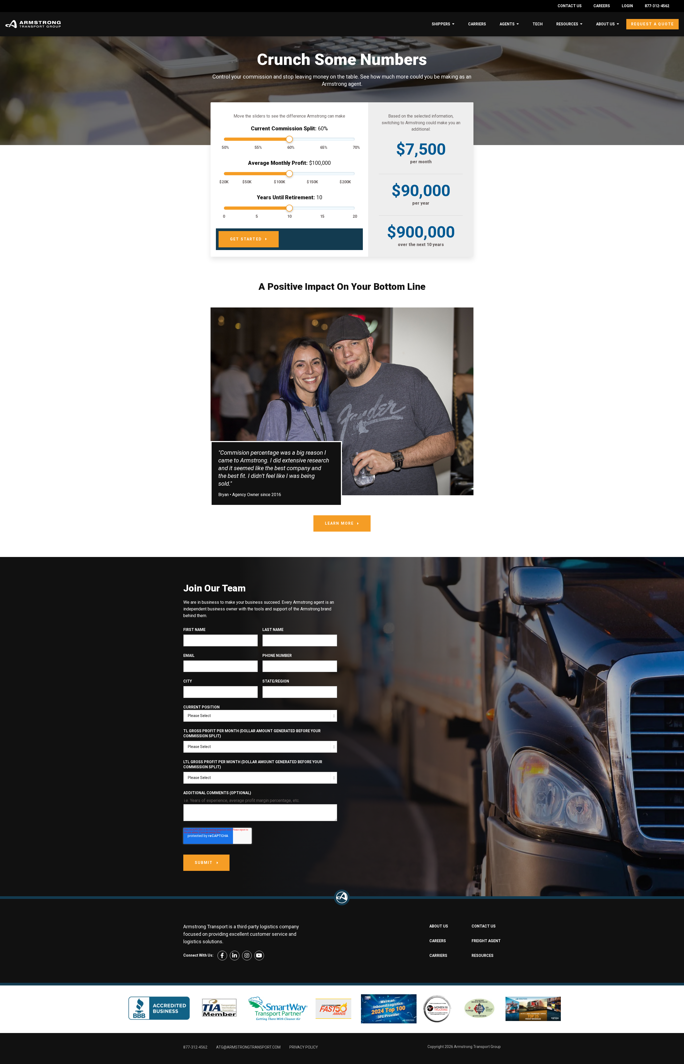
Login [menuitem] (627, 6)
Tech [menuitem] (538, 24)
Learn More (339, 523)
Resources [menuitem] (567, 24)
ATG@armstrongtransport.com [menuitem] (248, 1047)
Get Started (246, 239)
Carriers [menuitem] (477, 24)
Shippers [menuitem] (441, 24)
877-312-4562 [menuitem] (657, 6)
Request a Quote (652, 24)
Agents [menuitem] (507, 24)
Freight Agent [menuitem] (486, 941)
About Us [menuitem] (605, 24)
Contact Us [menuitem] (570, 6)
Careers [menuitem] (601, 6)
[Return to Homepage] (342, 897)
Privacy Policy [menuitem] (303, 1047)
